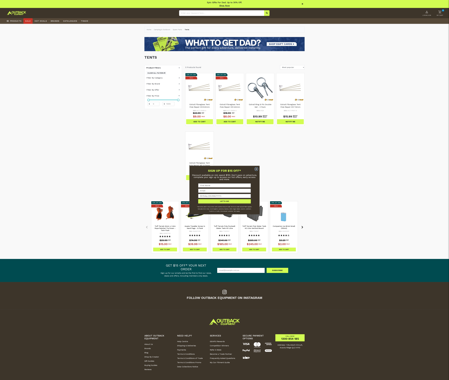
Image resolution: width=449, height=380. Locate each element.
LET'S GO (224, 201)
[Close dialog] (256, 169)
